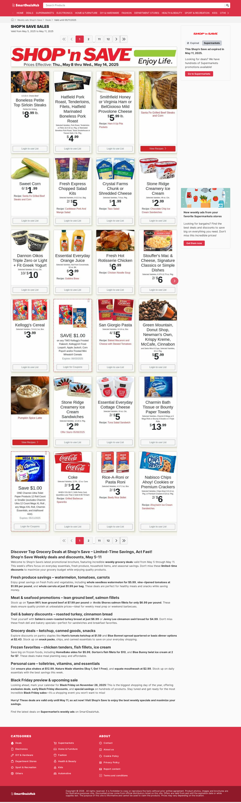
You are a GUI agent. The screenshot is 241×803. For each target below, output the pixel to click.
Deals (29, 12)
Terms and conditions (116, 775)
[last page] (124, 39)
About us (109, 749)
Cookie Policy (111, 756)
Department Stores (146, 12)
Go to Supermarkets (199, 73)
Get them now (194, 243)
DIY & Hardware (109, 12)
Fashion (127, 12)
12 (108, 39)
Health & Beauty (172, 12)
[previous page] (71, 39)
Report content (112, 769)
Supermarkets (45, 12)
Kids (214, 12)
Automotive (64, 773)
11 (99, 39)
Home (20, 12)
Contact (108, 743)
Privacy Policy (111, 762)
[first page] (64, 39)
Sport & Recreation (197, 12)
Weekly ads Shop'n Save (29, 20)
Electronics (64, 12)
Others (224, 12)
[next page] (116, 39)
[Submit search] (227, 5)
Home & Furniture (86, 12)
